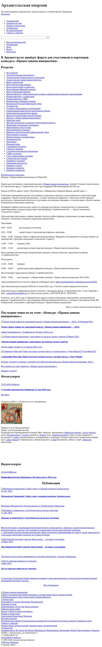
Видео (9, 49)
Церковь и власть (14, 165)
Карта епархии (31, 606)
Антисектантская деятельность (20, 75)
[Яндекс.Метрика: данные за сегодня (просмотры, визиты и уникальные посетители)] (9, 642)
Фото (8, 47)
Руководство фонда (23, 611)
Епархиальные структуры (12, 606)
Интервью (26, 602)
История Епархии (14, 30)
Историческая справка (11, 621)
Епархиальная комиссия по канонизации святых (28, 111)
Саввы (9, 440)
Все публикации (51, 585)
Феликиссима (13, 435)
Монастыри (17, 616)
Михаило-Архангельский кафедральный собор (27, 132)
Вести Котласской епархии (18, 85)
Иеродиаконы (52, 630)
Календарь (11, 52)
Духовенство (12, 28)
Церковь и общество (15, 170)
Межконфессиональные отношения (22, 125)
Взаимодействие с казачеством (20, 96)
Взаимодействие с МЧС (17, 99)
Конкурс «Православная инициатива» (23, 118)
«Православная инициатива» (56, 184)
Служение (16, 602)
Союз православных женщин (19, 156)
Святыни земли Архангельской (43, 626)
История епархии (9, 618)
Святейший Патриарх (16, 146)
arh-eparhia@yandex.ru (11, 637)
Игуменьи (29, 630)
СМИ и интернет (14, 154)
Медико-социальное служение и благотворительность (30, 123)
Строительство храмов (16, 158)
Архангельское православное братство (23, 80)
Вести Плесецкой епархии (18, 92)
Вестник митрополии (16, 42)
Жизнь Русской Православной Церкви (23, 115)
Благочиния (6, 616)
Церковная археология (16, 163)
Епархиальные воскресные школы (21, 113)
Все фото (5, 395)
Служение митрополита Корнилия (22, 151)
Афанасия (86, 440)
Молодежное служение (16, 134)
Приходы (28, 616)
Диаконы (95, 630)
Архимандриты (8, 630)
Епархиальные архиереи (33, 621)
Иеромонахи (40, 630)
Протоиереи (64, 630)
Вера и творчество (14, 82)
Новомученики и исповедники (20, 137)
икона (77, 432)
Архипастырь (12, 21)
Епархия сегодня (14, 23)
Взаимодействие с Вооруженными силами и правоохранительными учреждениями (44, 94)
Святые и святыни (14, 33)
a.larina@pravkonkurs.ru (16, 293)
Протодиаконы (84, 630)
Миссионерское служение (18, 130)
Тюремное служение (15, 161)
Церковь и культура (15, 168)
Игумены (20, 630)
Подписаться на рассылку (12, 175)
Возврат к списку (9, 371)
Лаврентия (69, 432)
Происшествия (13, 144)
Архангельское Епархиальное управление (25, 77)
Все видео (5, 477)
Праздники (11, 142)
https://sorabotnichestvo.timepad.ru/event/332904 (76, 282)
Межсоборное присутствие (18, 127)
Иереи (74, 630)
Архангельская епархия (24, 5)
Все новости (12, 73)
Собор (16, 437)
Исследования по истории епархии (60, 621)
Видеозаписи (37, 602)
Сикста (85, 432)
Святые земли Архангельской (14, 626)
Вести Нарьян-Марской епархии (21, 89)
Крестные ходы (13, 120)
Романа (42, 435)
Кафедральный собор (10, 609)
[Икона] (11, 423)
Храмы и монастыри (15, 26)
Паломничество (13, 139)
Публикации (12, 44)
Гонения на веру (84, 621)
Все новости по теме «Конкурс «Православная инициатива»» (29, 366)
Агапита (25, 435)
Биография (6, 602)
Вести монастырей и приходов (20, 87)
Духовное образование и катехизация (23, 108)
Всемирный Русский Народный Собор (24, 104)
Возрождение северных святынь (21, 101)
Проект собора (7, 611)
